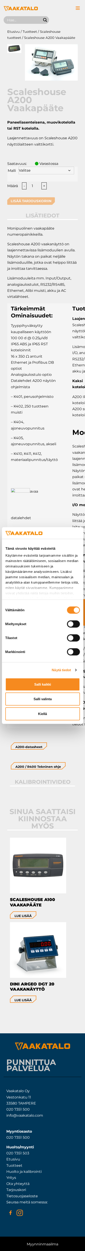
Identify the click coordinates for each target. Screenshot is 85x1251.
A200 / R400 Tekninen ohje (38, 767)
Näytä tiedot (61, 670)
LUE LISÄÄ (23, 916)
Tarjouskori (16, 1190)
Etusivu (13, 32)
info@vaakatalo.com (24, 1115)
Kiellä (42, 714)
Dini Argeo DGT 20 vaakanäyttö (32, 986)
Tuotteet (30, 32)
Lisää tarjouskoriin (31, 201)
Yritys (11, 1178)
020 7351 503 (17, 1153)
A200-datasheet (28, 747)
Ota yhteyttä (17, 1184)
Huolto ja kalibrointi (24, 1171)
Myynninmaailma (42, 1244)
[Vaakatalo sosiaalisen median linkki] (10, 1212)
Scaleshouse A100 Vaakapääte (32, 902)
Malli (12, 170)
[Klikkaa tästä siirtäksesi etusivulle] (21, 10)
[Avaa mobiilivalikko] (77, 8)
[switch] (73, 624)
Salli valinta (43, 699)
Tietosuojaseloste (22, 1196)
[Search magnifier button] (45, 20)
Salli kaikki (42, 684)
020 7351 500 (18, 1109)
